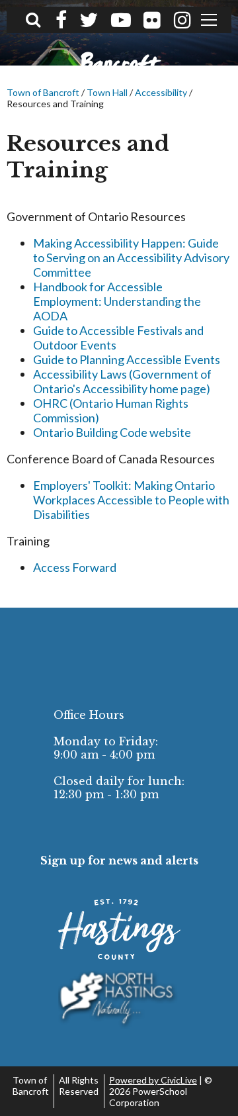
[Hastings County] (119, 929)
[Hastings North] (119, 999)
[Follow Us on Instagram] (182, 20)
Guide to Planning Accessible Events (126, 359)
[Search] (33, 19)
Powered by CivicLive (153, 1080)
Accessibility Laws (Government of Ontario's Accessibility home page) (122, 381)
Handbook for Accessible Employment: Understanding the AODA (117, 301)
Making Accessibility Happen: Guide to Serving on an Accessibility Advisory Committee (131, 257)
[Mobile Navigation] (209, 20)
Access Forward (74, 567)
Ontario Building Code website (112, 432)
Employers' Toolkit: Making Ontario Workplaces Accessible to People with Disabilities (131, 500)
